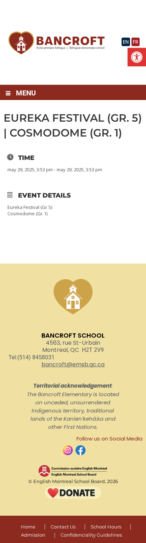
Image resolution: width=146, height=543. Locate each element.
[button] (137, 57)
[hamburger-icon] (8, 93)
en (126, 41)
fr (135, 41)
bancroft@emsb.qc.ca (73, 364)
